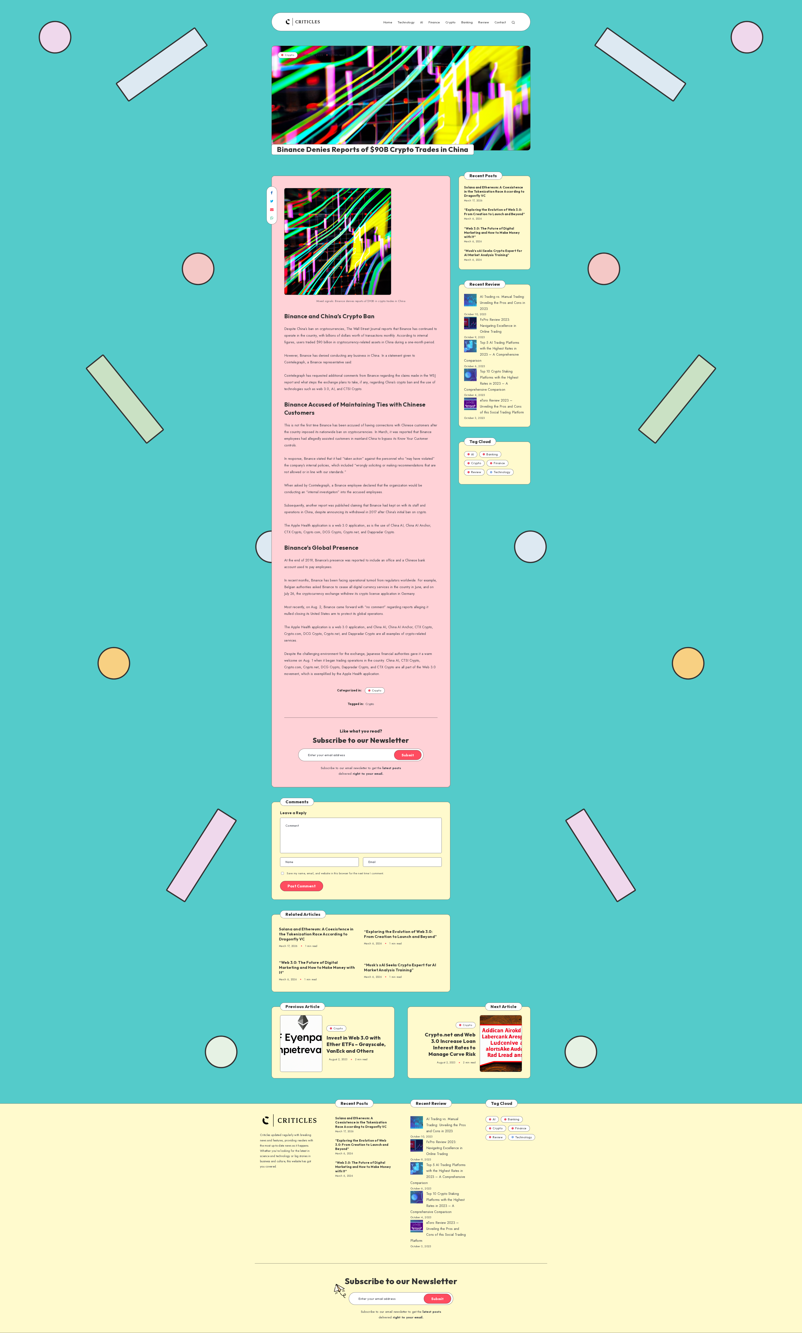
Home (387, 22)
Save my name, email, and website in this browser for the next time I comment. (335, 873)
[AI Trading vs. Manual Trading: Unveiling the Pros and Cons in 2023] (470, 301)
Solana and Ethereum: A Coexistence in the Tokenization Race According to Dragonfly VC (316, 934)
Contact (500, 22)
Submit (408, 755)
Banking (467, 22)
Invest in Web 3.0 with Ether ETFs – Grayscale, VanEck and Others (356, 1044)
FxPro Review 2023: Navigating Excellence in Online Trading (498, 325)
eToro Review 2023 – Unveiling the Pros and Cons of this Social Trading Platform (502, 406)
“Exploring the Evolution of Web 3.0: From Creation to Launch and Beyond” (400, 934)
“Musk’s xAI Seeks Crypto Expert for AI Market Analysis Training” (400, 967)
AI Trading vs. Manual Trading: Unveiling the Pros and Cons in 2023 (502, 302)
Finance (434, 22)
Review (483, 22)
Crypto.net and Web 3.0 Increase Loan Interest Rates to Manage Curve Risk (450, 1044)
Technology (406, 22)
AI (421, 22)
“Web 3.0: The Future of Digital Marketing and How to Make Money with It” (317, 967)
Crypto (450, 22)
